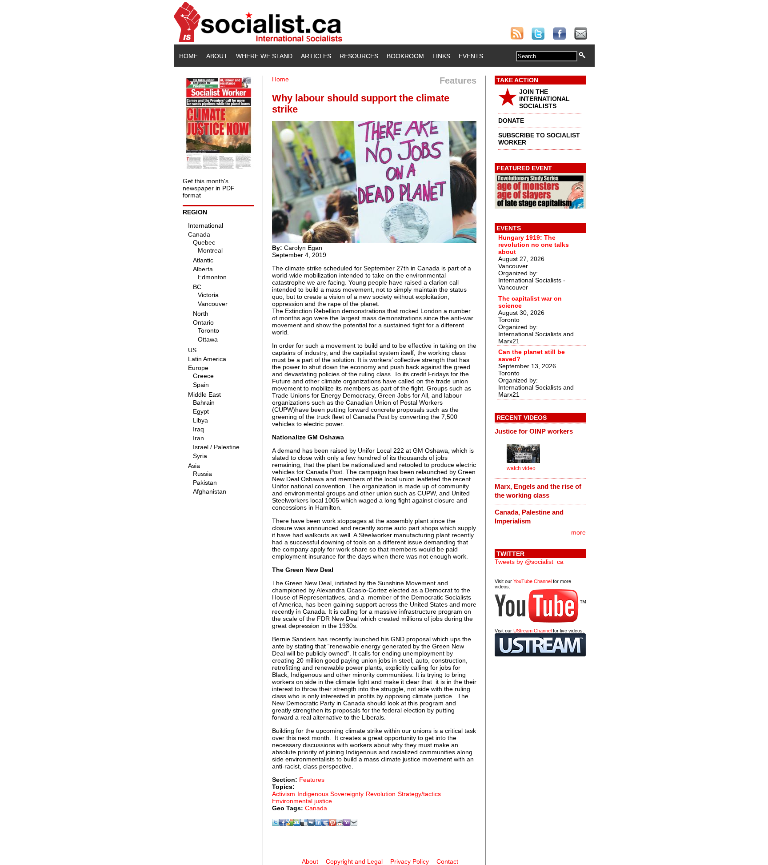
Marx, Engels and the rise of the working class (538, 491)
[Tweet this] (275, 823)
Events (471, 56)
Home (188, 56)
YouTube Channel (532, 581)
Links (441, 56)
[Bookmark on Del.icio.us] (304, 823)
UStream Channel (532, 630)
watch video (521, 468)
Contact (447, 861)
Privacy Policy (409, 861)
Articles (316, 56)
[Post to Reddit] (339, 823)
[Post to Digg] (311, 823)
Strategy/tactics (419, 793)
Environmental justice (302, 801)
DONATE (511, 120)
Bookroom (405, 56)
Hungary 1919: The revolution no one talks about (533, 244)
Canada (316, 808)
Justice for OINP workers (534, 431)
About (217, 56)
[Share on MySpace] (325, 823)
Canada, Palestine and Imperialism (529, 516)
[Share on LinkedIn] (318, 823)
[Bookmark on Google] (289, 823)
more (578, 532)
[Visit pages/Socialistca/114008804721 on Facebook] (282, 823)
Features (311, 779)
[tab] (540, 431)
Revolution (381, 793)
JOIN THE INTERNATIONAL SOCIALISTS (544, 98)
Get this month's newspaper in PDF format (209, 188)
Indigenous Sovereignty (330, 793)
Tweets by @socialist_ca (529, 561)
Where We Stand (264, 56)
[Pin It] (332, 823)
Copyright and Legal (354, 861)
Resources (359, 56)
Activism (283, 793)
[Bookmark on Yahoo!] (346, 823)
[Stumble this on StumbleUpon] (296, 823)
